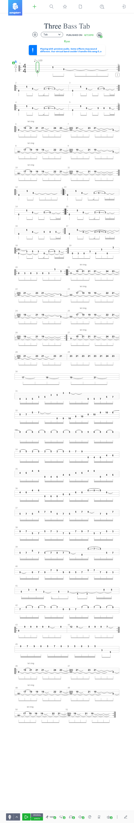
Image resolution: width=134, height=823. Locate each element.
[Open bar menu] (117, 75)
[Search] (51, 6)
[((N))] (99, 817)
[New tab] (80, 6)
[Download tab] (108, 817)
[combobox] (52, 34)
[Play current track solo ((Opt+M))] (71, 817)
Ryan (67, 41)
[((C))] (89, 817)
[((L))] (61, 817)
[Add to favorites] (35, 34)
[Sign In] (124, 6)
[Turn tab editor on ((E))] (125, 817)
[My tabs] (65, 6)
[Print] (99, 35)
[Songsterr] (15, 8)
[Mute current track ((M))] (80, 817)
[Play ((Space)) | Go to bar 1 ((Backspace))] (26, 817)
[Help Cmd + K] (102, 6)
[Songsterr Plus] (34, 6)
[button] (15, 62)
